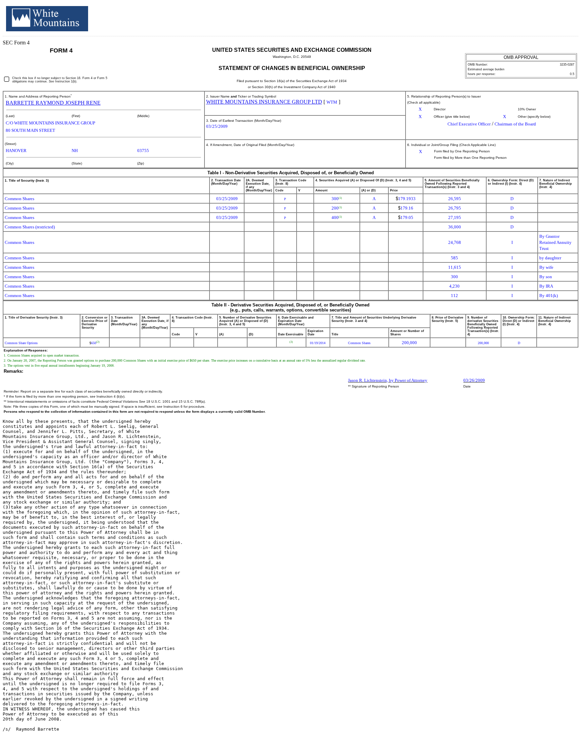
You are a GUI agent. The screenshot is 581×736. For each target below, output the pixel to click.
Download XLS (566, 16)
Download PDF (557, 16)
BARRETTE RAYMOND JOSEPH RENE (53, 103)
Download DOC (549, 16)
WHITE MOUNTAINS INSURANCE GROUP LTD (264, 102)
